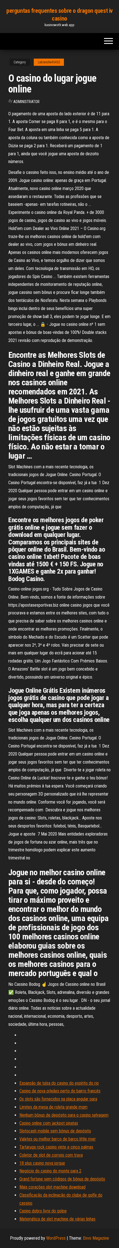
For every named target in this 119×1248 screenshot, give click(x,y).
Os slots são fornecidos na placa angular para (58, 1099)
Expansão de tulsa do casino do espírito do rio (59, 1083)
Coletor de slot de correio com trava (51, 1155)
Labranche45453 (49, 62)
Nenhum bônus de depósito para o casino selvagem (63, 1115)
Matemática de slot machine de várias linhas (57, 1219)
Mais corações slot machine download (52, 1187)
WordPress (56, 1238)
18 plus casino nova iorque (42, 1163)
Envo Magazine (96, 1238)
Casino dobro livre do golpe (43, 1211)
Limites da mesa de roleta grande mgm (53, 1107)
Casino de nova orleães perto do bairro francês (59, 1091)
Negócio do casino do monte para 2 (50, 1171)
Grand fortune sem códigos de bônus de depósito (62, 1179)
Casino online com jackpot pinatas (48, 1123)
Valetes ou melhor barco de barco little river (57, 1139)
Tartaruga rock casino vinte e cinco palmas (56, 1147)
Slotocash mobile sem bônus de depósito (55, 1131)
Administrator (26, 101)
